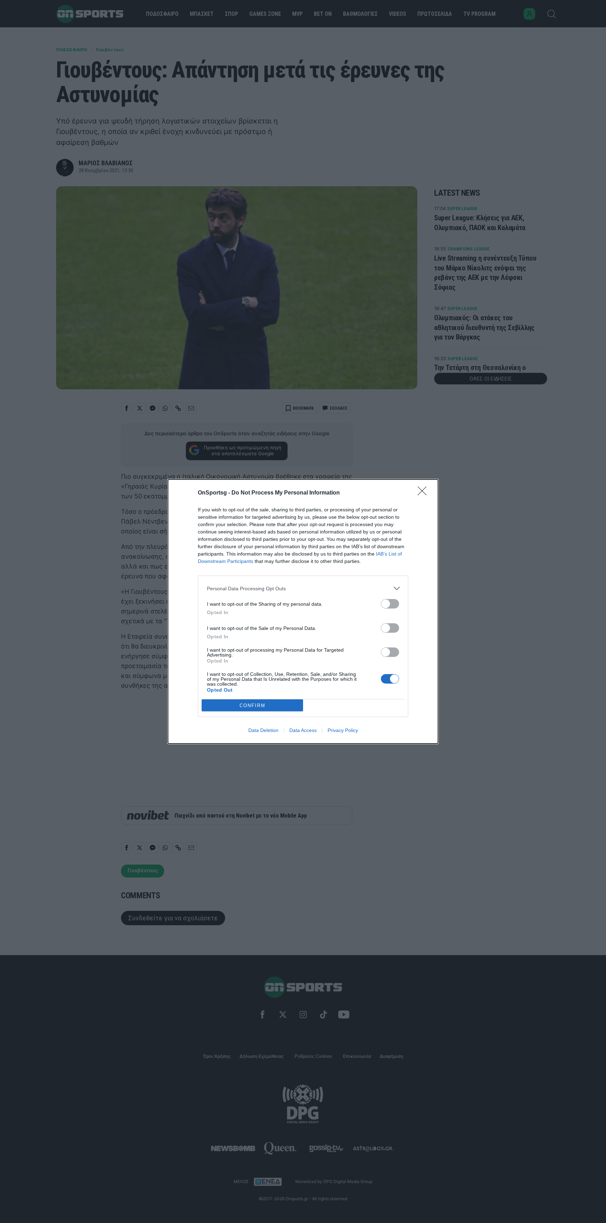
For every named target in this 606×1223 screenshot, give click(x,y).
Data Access (303, 730)
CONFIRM (252, 705)
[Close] (424, 493)
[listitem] (303, 588)
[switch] (390, 604)
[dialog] (303, 611)
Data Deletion (263, 730)
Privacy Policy (343, 730)
